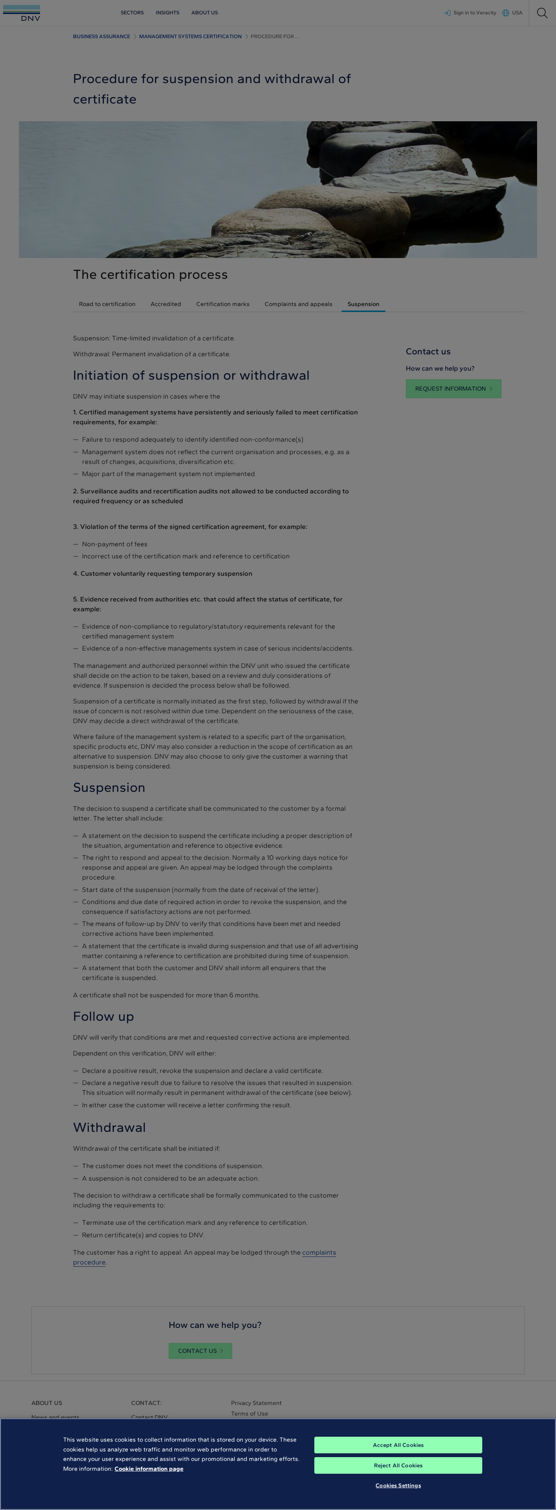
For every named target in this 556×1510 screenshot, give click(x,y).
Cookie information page (149, 1468)
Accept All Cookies (398, 1445)
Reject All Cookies (398, 1465)
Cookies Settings (398, 1485)
